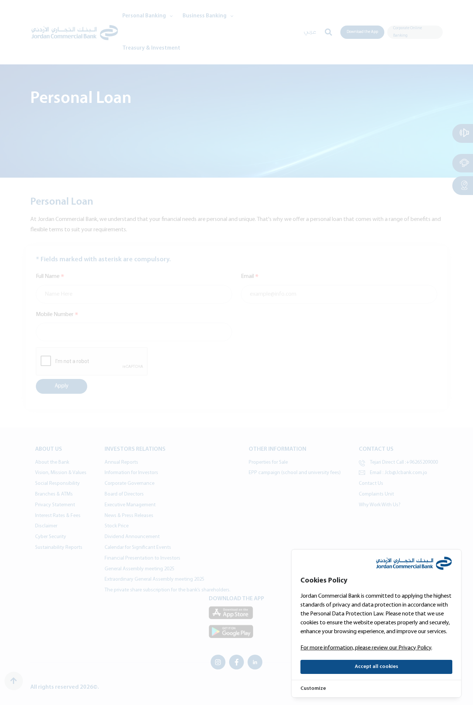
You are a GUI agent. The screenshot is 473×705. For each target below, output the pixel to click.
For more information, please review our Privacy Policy (365, 648)
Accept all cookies (376, 666)
